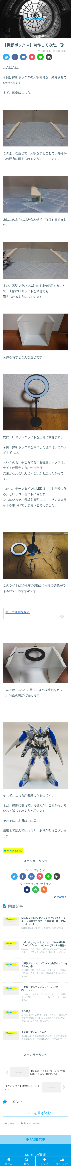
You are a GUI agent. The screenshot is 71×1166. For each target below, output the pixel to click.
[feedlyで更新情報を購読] (35, 889)
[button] (49, 57)
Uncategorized (14, 850)
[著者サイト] (27, 889)
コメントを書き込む (35, 1113)
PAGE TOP (37, 1139)
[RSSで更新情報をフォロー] (44, 889)
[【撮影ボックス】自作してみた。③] (23, 57)
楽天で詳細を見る (17, 612)
